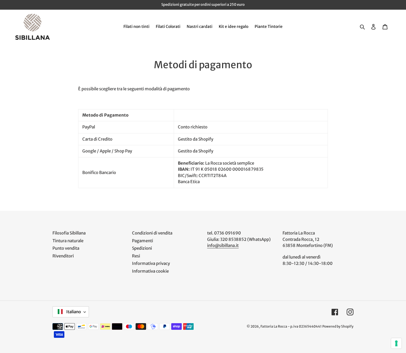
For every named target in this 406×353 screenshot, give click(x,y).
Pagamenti (142, 240)
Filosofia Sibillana (69, 233)
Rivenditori (63, 256)
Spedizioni (142, 248)
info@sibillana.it (223, 245)
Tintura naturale (67, 240)
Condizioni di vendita (152, 233)
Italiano (73, 311)
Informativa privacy (151, 263)
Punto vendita (65, 248)
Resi (136, 256)
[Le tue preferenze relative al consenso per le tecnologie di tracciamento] (396, 343)
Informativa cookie (150, 271)
